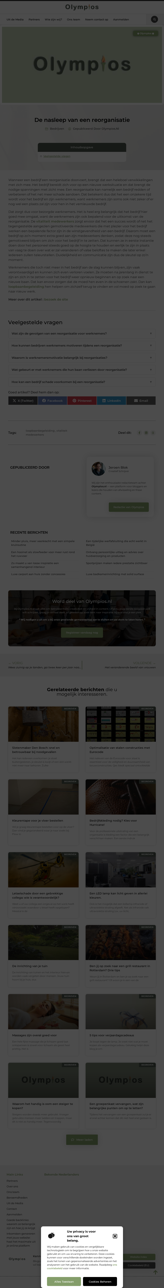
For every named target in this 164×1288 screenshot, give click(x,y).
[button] (115, 1236)
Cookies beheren (100, 1281)
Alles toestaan (64, 1281)
